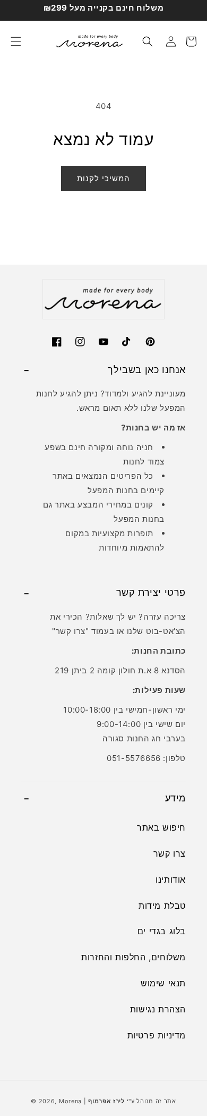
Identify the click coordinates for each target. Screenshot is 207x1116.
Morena (70, 1101)
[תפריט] (16, 41)
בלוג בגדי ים (161, 931)
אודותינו (171, 879)
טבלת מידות (162, 905)
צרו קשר (70, 631)
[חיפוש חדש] (147, 41)
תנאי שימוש (163, 983)
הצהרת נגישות (158, 1009)
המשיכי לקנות (103, 178)
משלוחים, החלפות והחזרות (133, 957)
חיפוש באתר (161, 827)
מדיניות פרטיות (156, 1035)
